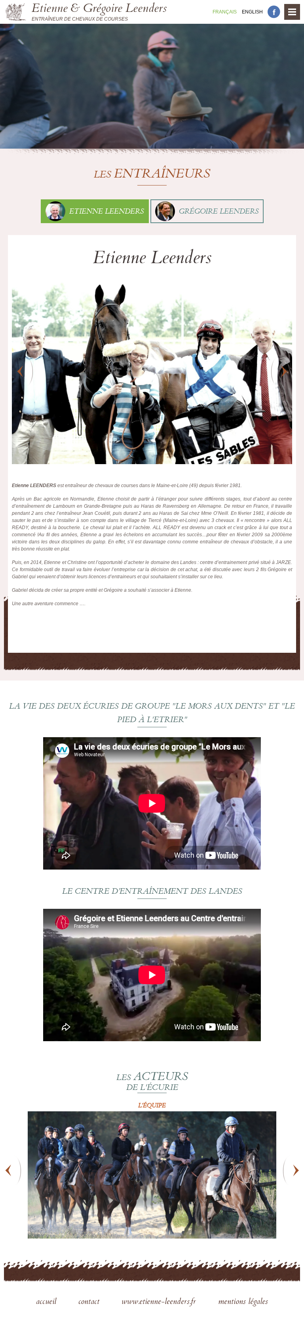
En (252, 12)
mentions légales (243, 1302)
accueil (47, 1302)
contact (90, 1302)
